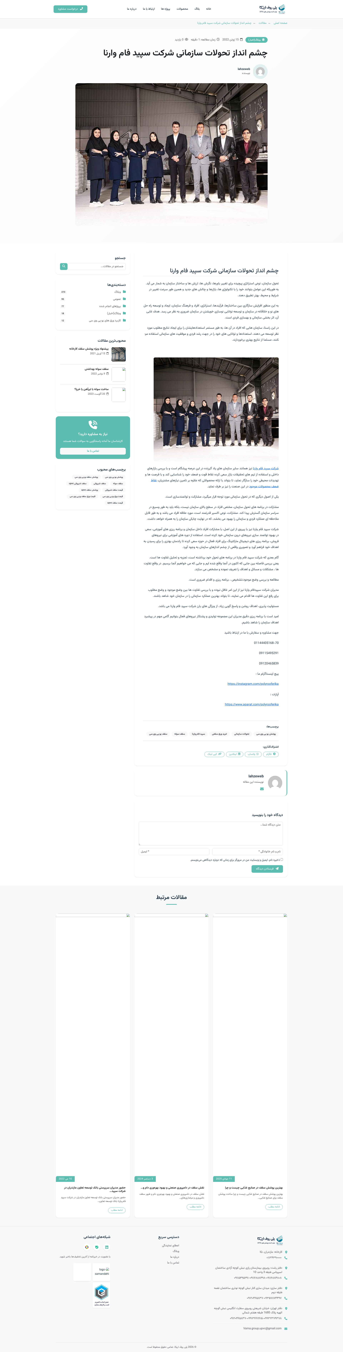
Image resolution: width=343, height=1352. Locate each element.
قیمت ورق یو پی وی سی (113, 496)
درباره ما (131, 9)
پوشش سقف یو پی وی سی (86, 477)
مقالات (263, 23)
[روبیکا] (86, 1247)
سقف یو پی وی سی (158, 734)
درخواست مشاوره (68, 9)
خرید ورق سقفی (219, 734)
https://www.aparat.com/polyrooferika (252, 704)
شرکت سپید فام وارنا (266, 468)
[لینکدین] (106, 1247)
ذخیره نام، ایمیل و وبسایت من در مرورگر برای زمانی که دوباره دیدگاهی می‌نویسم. (235, 860)
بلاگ (197, 9)
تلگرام (269, 754)
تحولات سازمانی (241, 734)
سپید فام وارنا (198, 734)
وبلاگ (176, 1251)
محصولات (182, 9)
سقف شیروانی (100, 483)
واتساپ (252, 754)
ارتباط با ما (149, 9)
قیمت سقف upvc (115, 503)
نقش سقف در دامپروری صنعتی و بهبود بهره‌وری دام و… (172, 1188)
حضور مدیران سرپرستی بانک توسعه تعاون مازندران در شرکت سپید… (95, 1189)
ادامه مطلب (274, 1207)
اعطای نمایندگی (170, 1245)
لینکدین (233, 754)
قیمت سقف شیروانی (114, 490)
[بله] (96, 1247)
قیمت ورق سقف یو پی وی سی (82, 496)
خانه (208, 9)
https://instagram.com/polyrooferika (253, 684)
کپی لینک (212, 754)
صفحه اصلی (280, 23)
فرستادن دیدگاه (265, 869)
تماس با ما (93, 451)
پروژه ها (165, 9)
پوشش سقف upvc (89, 490)
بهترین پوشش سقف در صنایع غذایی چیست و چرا (254, 1188)
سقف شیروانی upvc (77, 483)
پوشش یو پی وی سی (266, 734)
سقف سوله (179, 734)
